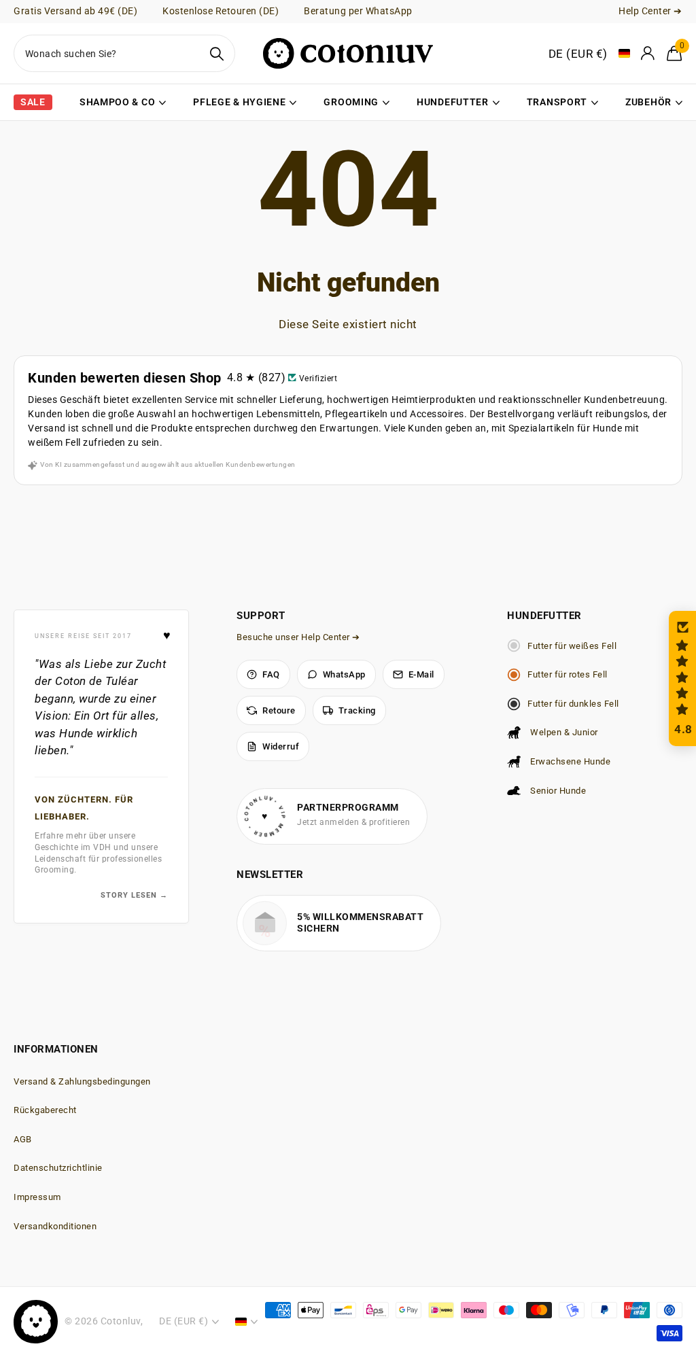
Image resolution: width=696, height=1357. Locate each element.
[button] (682, 678)
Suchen (216, 53)
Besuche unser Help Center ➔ (298, 637)
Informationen (56, 1049)
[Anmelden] (648, 53)
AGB (23, 1139)
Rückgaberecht (45, 1110)
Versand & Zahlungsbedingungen (82, 1081)
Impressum (37, 1197)
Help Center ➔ (650, 10)
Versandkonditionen (55, 1226)
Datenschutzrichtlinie (58, 1168)
